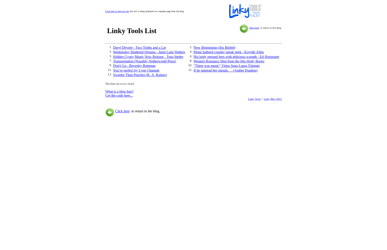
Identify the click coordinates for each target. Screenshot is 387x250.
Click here (254, 28)
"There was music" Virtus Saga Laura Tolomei (227, 66)
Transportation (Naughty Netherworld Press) (144, 61)
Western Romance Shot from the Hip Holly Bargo (229, 61)
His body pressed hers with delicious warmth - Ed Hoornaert (236, 57)
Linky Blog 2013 (273, 99)
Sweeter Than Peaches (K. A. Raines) (140, 75)
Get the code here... (119, 95)
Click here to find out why (117, 11)
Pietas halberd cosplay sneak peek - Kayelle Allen (229, 52)
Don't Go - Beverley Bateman (134, 66)
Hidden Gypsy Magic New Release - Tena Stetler (148, 57)
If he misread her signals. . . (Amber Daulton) (226, 70)
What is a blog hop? (119, 91)
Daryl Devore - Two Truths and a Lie (139, 47)
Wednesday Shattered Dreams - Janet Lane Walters (149, 52)
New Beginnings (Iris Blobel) (214, 47)
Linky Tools (254, 99)
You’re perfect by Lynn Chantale (136, 70)
